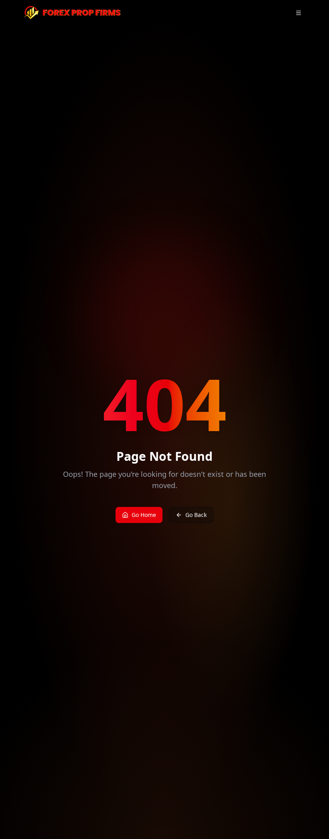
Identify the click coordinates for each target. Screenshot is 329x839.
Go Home (144, 515)
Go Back (196, 515)
